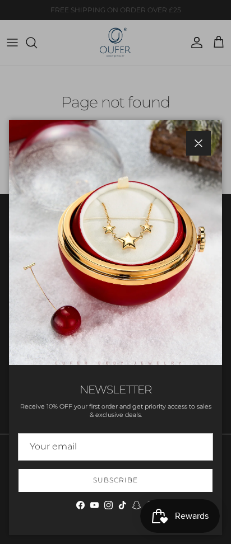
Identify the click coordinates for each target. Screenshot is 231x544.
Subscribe (115, 480)
